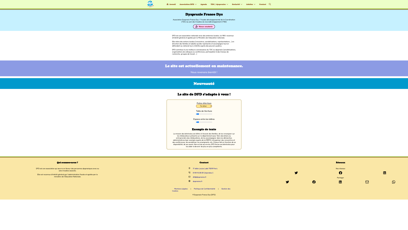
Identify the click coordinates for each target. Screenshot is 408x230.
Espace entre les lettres (204, 119)
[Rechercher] (270, 4)
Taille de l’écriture (204, 111)
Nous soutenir (206, 26)
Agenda (203, 4)
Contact (262, 4)
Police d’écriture (204, 103)
